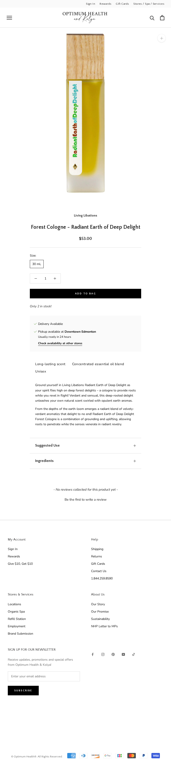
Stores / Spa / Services (148, 3)
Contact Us (98, 571)
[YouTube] (123, 654)
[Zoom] (161, 38)
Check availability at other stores (60, 343)
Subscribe (23, 690)
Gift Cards (122, 3)
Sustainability (100, 619)
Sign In (90, 3)
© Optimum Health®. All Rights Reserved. (37, 756)
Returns (96, 556)
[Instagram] (102, 654)
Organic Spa (16, 611)
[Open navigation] (9, 18)
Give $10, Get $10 (20, 564)
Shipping (97, 549)
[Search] (152, 17)
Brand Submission (20, 633)
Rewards (105, 3)
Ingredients (44, 461)
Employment (16, 626)
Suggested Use (47, 445)
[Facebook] (92, 654)
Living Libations (85, 215)
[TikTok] (133, 654)
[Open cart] (162, 17)
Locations (14, 604)
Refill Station (17, 619)
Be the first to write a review (86, 499)
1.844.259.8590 (102, 578)
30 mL (36, 264)
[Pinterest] (113, 654)
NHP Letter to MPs (104, 626)
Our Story (98, 604)
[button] (85, 499)
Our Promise (100, 611)
